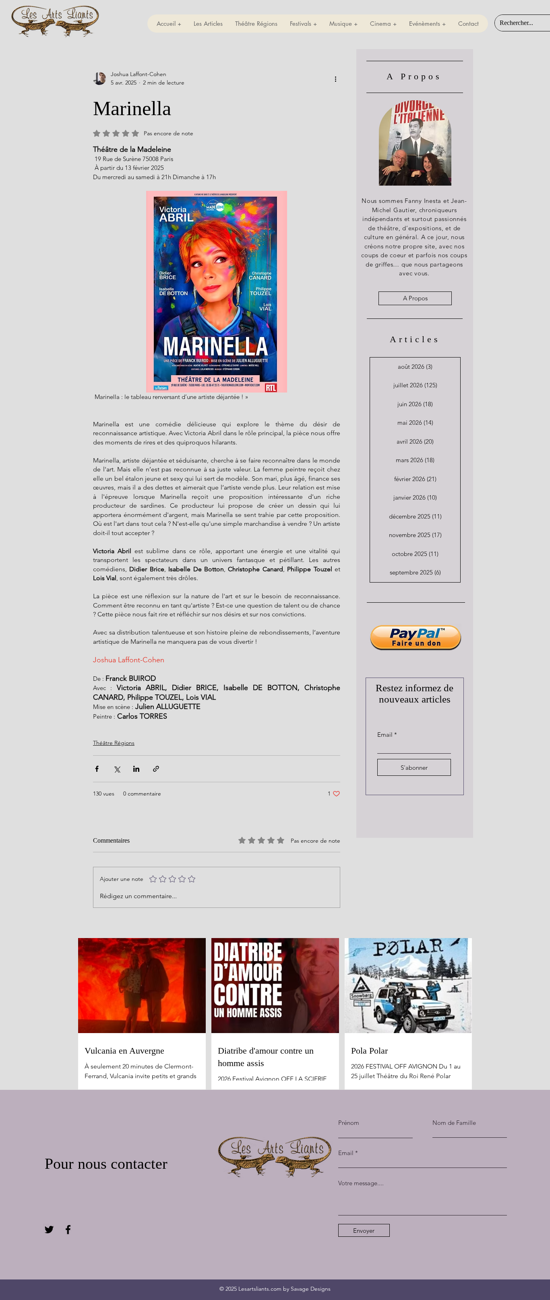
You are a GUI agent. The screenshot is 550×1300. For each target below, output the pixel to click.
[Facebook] (68, 1230)
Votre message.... (361, 1183)
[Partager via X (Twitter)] (116, 769)
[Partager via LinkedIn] (136, 769)
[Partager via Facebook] (97, 769)
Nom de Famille (454, 1123)
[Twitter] (49, 1230)
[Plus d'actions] (335, 78)
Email (385, 735)
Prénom (348, 1123)
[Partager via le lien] (156, 769)
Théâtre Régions (113, 742)
